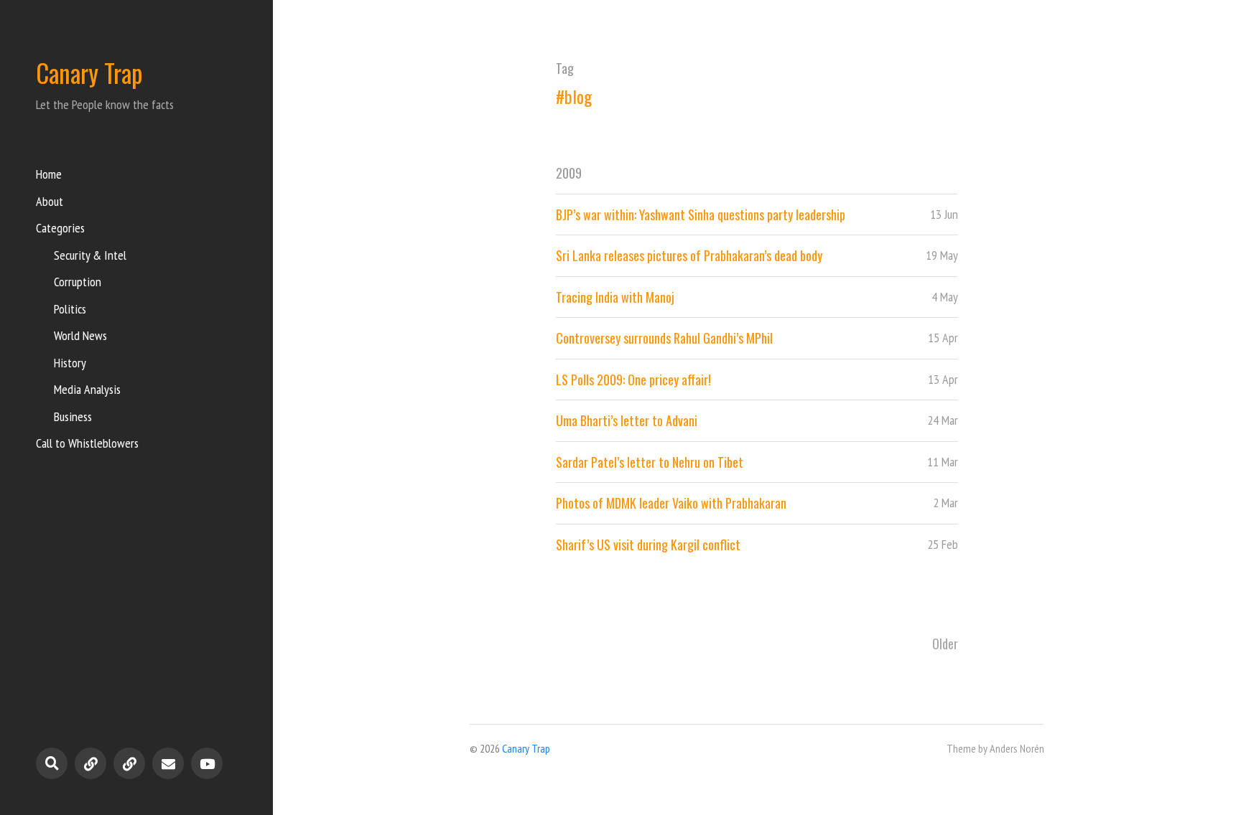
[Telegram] (90, 763)
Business (73, 416)
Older (945, 643)
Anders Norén (1017, 748)
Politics (70, 309)
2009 (569, 173)
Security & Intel (90, 255)
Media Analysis (87, 389)
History (70, 362)
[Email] (168, 763)
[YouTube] (207, 763)
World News (80, 335)
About (49, 201)
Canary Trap (89, 72)
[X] (129, 763)
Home (49, 174)
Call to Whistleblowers (87, 443)
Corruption (77, 281)
